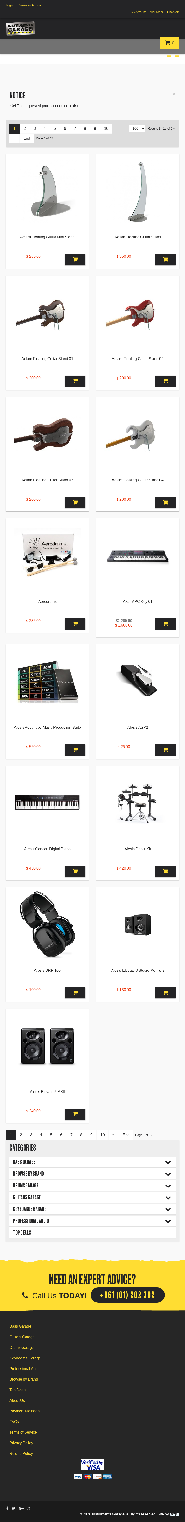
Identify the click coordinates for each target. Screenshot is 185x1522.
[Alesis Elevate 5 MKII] (47, 1046)
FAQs (14, 1422)
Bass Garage (24, 1162)
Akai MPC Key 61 (137, 601)
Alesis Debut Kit (138, 849)
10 (106, 128)
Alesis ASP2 (137, 727)
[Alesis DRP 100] (47, 924)
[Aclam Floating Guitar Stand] (137, 191)
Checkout (173, 12)
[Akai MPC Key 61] (137, 555)
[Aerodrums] (47, 555)
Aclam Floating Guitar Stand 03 (47, 480)
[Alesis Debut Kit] (137, 803)
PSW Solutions (174, 1514)
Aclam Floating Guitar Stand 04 (138, 480)
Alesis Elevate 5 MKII (47, 1092)
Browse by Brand (28, 1173)
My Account (138, 12)
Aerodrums (47, 601)
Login (9, 5)
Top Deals (22, 1232)
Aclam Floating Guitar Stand (137, 237)
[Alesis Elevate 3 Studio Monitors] (137, 924)
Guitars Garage (27, 1197)
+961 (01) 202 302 (127, 1295)
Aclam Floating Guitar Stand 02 (138, 359)
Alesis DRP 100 (47, 970)
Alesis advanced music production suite (47, 727)
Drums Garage (26, 1185)
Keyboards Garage (29, 1209)
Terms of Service (23, 1432)
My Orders (156, 12)
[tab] (92, 1162)
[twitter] (13, 1508)
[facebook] (7, 1508)
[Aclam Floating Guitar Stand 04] (137, 434)
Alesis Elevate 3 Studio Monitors (138, 970)
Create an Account (30, 5)
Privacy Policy (21, 1443)
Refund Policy (21, 1453)
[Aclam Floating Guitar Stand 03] (47, 434)
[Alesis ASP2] (137, 681)
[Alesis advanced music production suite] (47, 681)
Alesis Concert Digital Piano (47, 849)
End (26, 138)
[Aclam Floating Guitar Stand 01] (47, 313)
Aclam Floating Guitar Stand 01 (47, 359)
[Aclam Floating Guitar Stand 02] (137, 313)
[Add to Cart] (75, 259)
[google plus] (21, 1508)
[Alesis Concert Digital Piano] (47, 803)
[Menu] (177, 56)
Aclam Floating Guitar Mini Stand (47, 237)
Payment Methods (24, 1411)
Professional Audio (31, 1221)
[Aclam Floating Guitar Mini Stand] (47, 191)
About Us (17, 1400)
